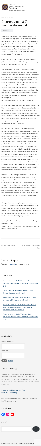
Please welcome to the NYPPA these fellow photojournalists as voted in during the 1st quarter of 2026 (20, 316)
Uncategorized (7, 30)
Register (10, 361)
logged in (13, 264)
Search (36, 429)
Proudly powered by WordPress (9, 443)
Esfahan (25, 443)
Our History (13, 393)
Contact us (4, 393)
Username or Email (7, 341)
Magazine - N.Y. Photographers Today (13, 390)
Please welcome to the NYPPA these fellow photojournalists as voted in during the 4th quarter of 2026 (20, 283)
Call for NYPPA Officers (8, 245)
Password (4, 351)
